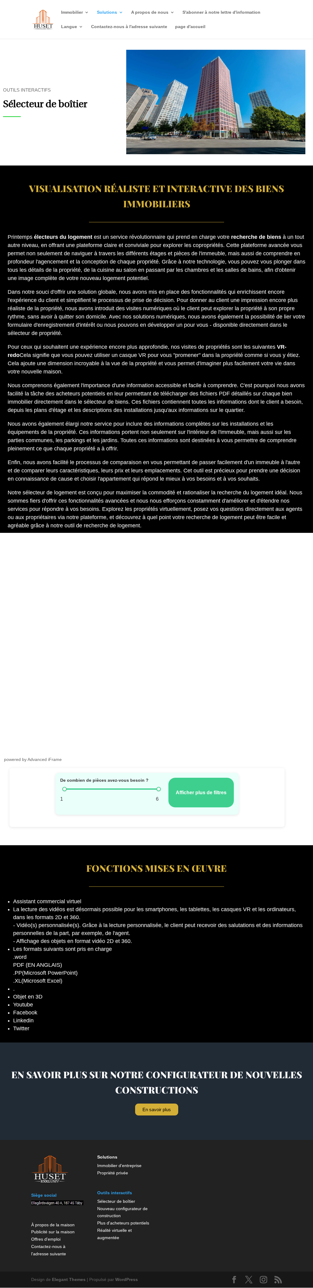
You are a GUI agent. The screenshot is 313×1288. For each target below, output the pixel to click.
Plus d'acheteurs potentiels (123, 1223)
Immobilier (72, 12)
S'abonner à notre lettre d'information (221, 12)
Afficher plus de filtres (201, 792)
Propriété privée (112, 1172)
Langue (69, 26)
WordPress (126, 1279)
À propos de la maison (53, 1224)
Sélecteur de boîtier (116, 1201)
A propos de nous (149, 12)
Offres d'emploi (46, 1239)
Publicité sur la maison (53, 1231)
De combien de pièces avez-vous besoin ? (104, 780)
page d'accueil (190, 26)
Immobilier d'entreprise (119, 1165)
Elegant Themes (69, 1279)
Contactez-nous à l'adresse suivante (129, 26)
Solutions (107, 12)
